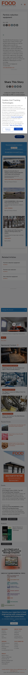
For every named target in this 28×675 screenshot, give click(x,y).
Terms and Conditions (16, 117)
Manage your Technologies (7, 129)
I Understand (18, 128)
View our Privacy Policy (16, 125)
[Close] (25, 98)
